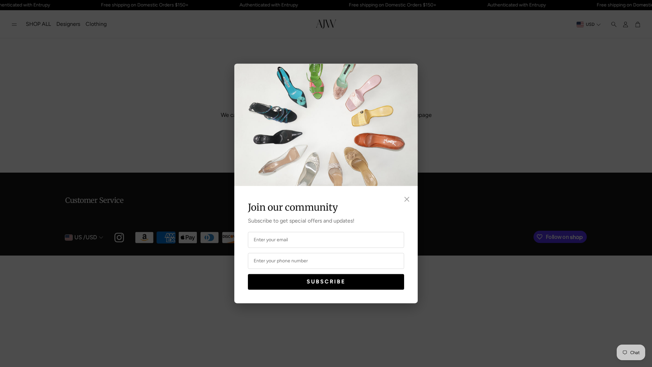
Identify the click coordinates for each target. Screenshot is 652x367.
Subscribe (326, 281)
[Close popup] (407, 199)
